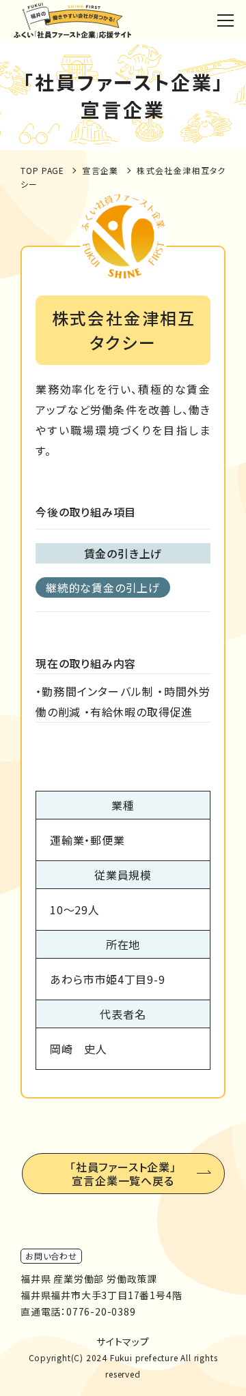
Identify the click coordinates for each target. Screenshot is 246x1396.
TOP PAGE (42, 170)
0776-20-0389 (101, 1311)
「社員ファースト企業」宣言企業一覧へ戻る (123, 1174)
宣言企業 (100, 170)
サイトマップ (123, 1341)
